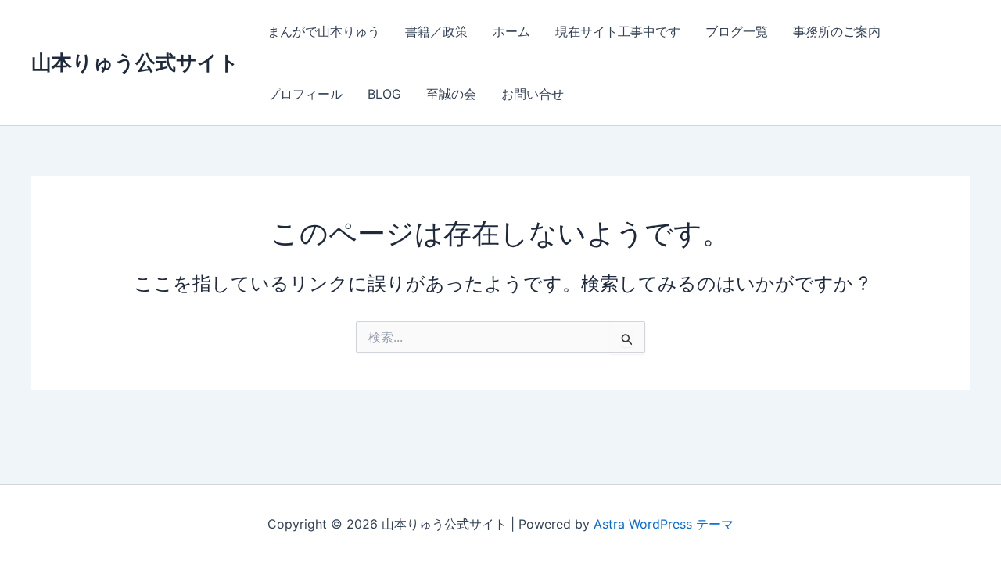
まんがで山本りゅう (323, 31)
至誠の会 (451, 94)
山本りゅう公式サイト (135, 62)
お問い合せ (532, 94)
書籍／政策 (436, 31)
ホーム (511, 31)
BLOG (384, 94)
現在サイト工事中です (617, 31)
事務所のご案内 (837, 31)
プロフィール (305, 94)
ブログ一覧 (736, 31)
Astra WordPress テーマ (664, 524)
